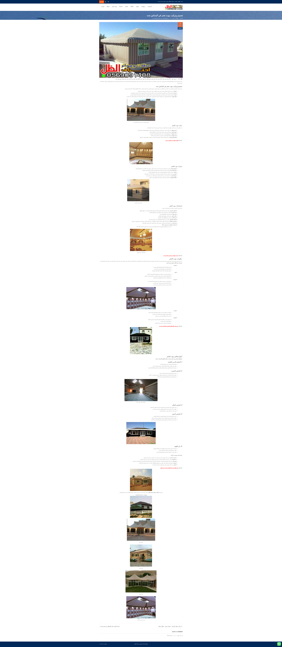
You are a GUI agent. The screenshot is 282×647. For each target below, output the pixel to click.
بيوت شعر (114, 6)
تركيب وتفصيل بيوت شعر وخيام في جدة (171, 255)
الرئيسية (150, 6)
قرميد (102, 6)
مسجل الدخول (174, 635)
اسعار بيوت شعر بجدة (157, 79)
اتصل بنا (101, 1)
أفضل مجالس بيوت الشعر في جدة (172, 140)
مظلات (132, 6)
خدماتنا (121, 6)
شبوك (108, 6)
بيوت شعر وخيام (125, 79)
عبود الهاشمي (101, 644)
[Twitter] (108, 2)
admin (179, 79)
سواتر (137, 6)
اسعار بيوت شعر (166, 79)
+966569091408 (139, 495)
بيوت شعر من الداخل (133, 79)
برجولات (143, 6)
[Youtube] (105, 2)
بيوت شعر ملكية (141, 79)
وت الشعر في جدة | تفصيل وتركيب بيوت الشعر (169, 468)
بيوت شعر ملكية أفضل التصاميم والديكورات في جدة (168, 326)
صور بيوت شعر (119, 79)
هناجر (126, 6)
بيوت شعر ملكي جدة (149, 79)
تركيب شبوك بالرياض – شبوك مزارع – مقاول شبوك (169, 626)
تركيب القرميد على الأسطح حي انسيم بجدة (110, 626)
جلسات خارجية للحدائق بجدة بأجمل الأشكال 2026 (170, 1)
